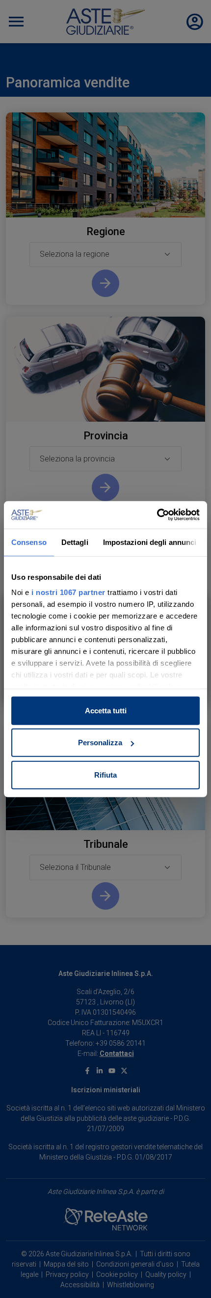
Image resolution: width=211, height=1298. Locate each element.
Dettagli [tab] (74, 542)
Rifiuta (105, 774)
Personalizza (100, 742)
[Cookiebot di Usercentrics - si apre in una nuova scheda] (157, 515)
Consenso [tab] (29, 542)
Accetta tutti (106, 710)
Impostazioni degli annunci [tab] (150, 542)
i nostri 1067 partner (68, 592)
